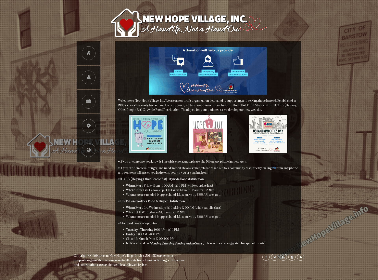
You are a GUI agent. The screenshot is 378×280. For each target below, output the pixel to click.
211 (274, 168)
